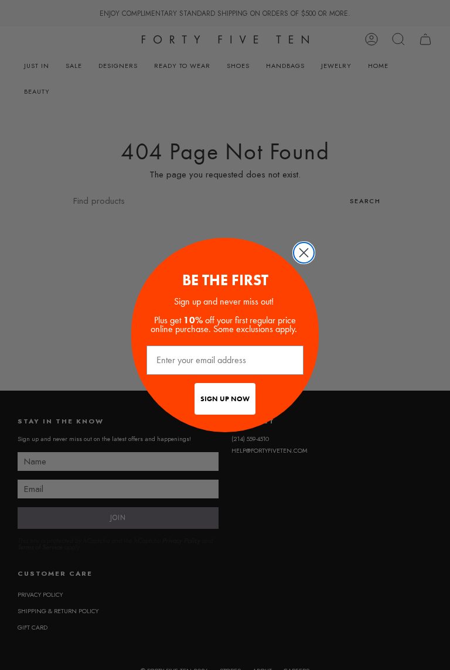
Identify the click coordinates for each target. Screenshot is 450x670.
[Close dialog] (304, 252)
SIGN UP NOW (225, 399)
